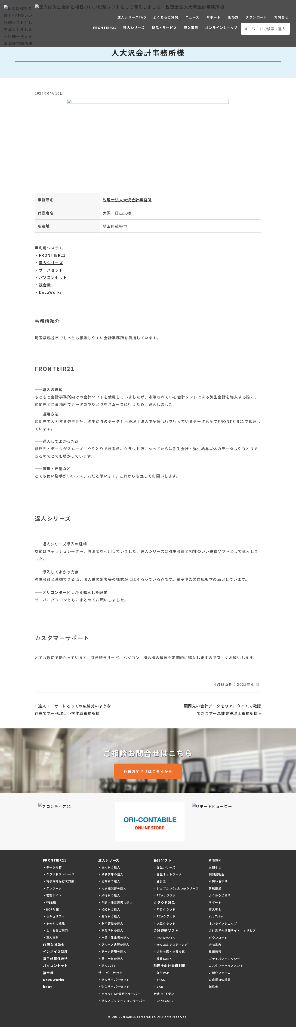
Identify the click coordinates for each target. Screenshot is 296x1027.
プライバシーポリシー (224, 958)
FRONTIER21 (104, 27)
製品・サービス (164, 27)
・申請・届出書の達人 (114, 937)
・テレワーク (52, 888)
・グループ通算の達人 (114, 944)
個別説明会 (217, 874)
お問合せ (281, 17)
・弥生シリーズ (164, 867)
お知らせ (215, 867)
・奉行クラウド (165, 909)
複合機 (45, 284)
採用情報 (215, 951)
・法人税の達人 (109, 867)
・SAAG (160, 979)
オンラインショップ (221, 27)
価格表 (233, 17)
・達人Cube (107, 965)
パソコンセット (53, 277)
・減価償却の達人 (110, 874)
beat (47, 986)
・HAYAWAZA (164, 937)
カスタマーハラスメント (226, 965)
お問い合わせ (218, 881)
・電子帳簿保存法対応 (58, 881)
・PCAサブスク (165, 895)
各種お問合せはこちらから (147, 771)
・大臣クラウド (165, 923)
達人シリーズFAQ (131, 17)
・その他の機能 (54, 923)
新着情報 (215, 860)
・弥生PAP (162, 973)
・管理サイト (52, 895)
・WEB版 (49, 902)
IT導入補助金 (54, 944)
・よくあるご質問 (55, 930)
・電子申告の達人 (110, 958)
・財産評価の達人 (110, 923)
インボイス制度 (55, 951)
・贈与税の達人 (109, 916)
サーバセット (51, 270)
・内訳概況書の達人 (112, 888)
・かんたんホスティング (171, 944)
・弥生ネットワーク (168, 874)
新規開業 (215, 888)
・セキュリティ (54, 916)
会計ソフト (162, 860)
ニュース (192, 17)
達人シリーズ (134, 27)
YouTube (216, 916)
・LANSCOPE (164, 1001)
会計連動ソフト (166, 930)
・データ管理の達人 (112, 951)
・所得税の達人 (109, 895)
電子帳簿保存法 (55, 958)
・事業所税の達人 (110, 930)
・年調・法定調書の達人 (115, 902)
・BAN (158, 986)
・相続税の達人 (109, 909)
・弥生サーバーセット (114, 986)
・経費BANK (163, 958)
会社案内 (215, 944)
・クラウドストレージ (58, 874)
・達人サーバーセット (114, 979)
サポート (214, 17)
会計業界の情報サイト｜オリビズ (232, 930)
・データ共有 (52, 867)
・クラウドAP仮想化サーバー (119, 994)
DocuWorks (50, 292)
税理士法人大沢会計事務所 (127, 199)
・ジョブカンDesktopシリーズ (176, 888)
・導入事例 (51, 937)
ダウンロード (256, 17)
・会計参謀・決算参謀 (169, 951)
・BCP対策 (51, 909)
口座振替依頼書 (220, 979)
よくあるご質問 (165, 17)
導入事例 (191, 27)
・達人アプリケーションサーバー (121, 1001)
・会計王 (160, 881)
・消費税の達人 (109, 881)
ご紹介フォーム (220, 973)
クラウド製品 (164, 902)
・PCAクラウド (165, 916)
